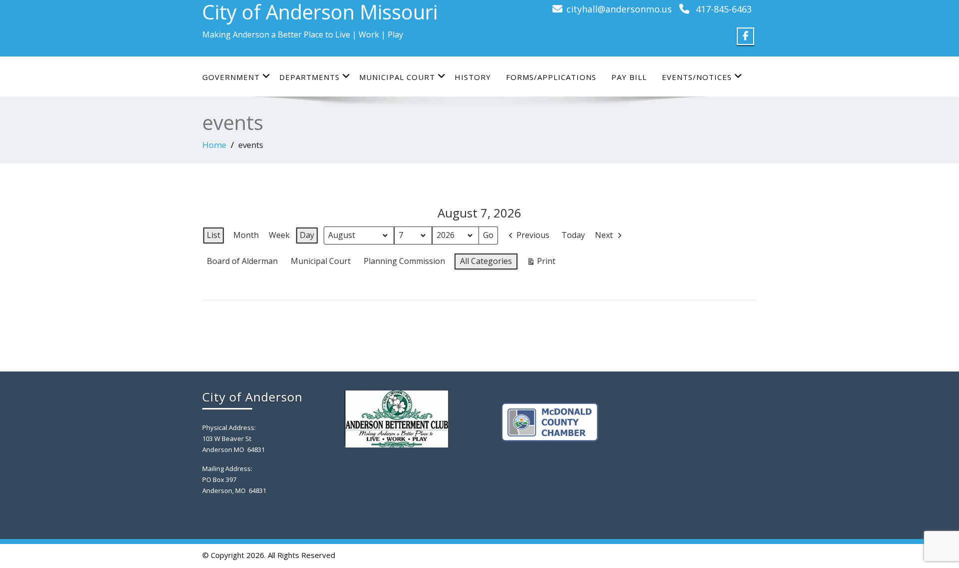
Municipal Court (397, 77)
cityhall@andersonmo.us (619, 9)
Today (573, 235)
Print (540, 263)
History (473, 77)
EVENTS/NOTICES (697, 77)
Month (246, 235)
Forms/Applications (551, 77)
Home (214, 144)
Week (279, 235)
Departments (309, 77)
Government (231, 77)
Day (307, 235)
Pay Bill (629, 77)
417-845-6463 (724, 9)
